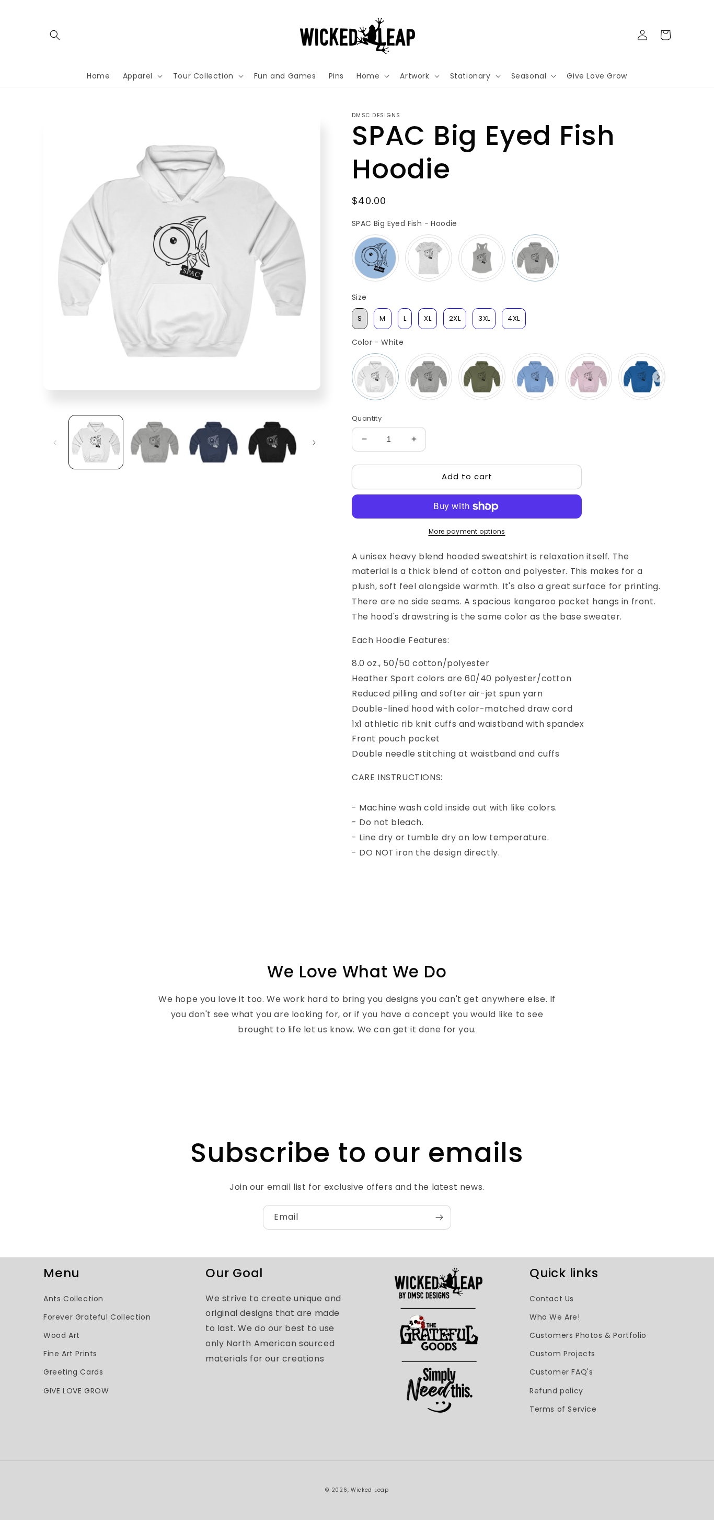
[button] (54, 35)
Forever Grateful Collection (97, 1317)
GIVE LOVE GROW (76, 1391)
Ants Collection (73, 1298)
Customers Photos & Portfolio (588, 1335)
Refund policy (556, 1391)
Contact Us (551, 1298)
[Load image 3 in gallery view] (213, 442)
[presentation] (658, 377)
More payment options (467, 531)
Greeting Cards (73, 1372)
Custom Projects (562, 1353)
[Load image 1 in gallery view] (96, 442)
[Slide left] (54, 442)
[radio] (375, 258)
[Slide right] (314, 442)
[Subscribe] (439, 1217)
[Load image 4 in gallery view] (273, 442)
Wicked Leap (370, 1490)
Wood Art (61, 1335)
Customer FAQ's (561, 1372)
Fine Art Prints (70, 1353)
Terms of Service (563, 1409)
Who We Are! (554, 1317)
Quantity (367, 418)
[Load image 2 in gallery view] (155, 442)
